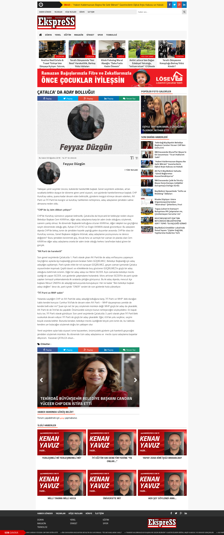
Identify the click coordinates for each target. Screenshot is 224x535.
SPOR (100, 34)
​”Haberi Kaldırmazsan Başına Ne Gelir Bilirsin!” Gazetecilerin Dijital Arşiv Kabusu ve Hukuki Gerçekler (145, 532)
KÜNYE (82, 12)
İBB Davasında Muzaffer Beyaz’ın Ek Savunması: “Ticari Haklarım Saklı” (67, 532)
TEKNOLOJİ (111, 34)
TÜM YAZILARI (131, 169)
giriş (62, 418)
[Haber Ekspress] (56, 22)
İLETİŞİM (91, 12)
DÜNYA (48, 34)
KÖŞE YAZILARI (70, 12)
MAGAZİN (78, 34)
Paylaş (48, 98)
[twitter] (174, 5)
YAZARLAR (58, 12)
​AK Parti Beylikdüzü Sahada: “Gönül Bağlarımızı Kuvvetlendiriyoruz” (107, 5)
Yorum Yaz (130, 98)
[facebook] (169, 5)
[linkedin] (184, 5)
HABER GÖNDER (45, 12)
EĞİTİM (67, 34)
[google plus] (179, 5)
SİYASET (90, 34)
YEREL (58, 34)
